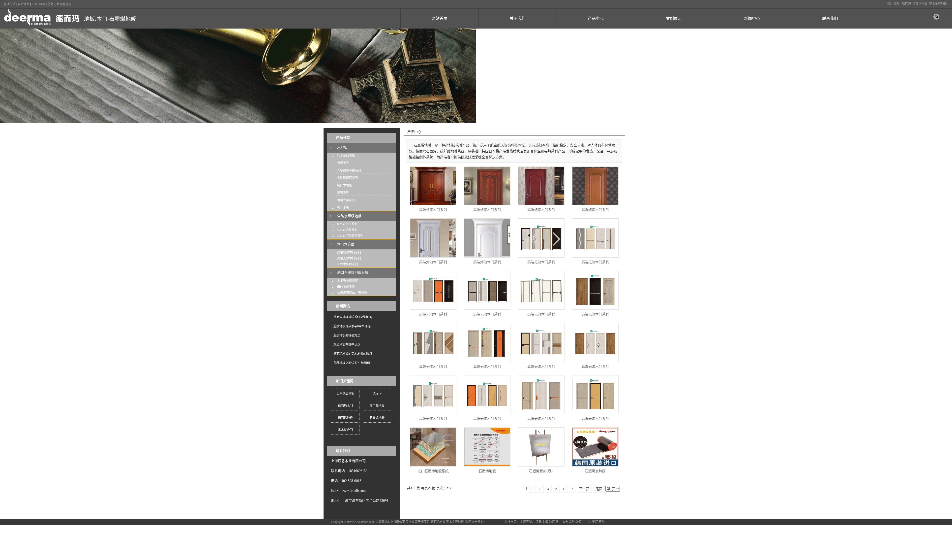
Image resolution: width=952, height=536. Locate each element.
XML (42, 4)
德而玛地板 (920, 3)
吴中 (559, 522)
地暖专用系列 (346, 200)
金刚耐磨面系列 (347, 178)
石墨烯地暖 (377, 418)
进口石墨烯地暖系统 (352, 272)
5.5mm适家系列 (347, 230)
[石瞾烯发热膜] (595, 446)
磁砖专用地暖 (346, 286)
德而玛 (906, 3)
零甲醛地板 (377, 405)
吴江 (595, 522)
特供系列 (343, 163)
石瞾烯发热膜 (595, 471)
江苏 (538, 522)
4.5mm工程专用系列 (350, 236)
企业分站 (10, 4)
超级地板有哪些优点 (346, 344)
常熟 (572, 522)
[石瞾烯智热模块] (541, 446)
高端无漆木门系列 (349, 258)
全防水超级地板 (349, 216)
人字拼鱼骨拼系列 (349, 170)
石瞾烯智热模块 (541, 471)
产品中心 (596, 18)
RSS (34, 4)
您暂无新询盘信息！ (61, 4)
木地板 (342, 147)
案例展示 (674, 18)
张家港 (580, 522)
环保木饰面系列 (347, 264)
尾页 (598, 488)
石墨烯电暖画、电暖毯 (352, 292)
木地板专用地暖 (347, 280)
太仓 (565, 522)
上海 (545, 522)
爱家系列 (343, 193)
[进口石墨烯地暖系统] (433, 446)
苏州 (602, 522)
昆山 (588, 522)
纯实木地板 (344, 185)
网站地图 (24, 4)
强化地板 (343, 207)
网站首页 (439, 18)
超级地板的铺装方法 (346, 335)
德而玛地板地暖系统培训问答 (352, 317)
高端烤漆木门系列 (349, 252)
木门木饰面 (346, 244)
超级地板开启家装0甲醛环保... (353, 326)
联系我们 (830, 18)
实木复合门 (345, 430)
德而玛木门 (345, 405)
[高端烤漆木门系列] (433, 185)
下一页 (584, 488)
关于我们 (518, 18)
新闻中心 (752, 18)
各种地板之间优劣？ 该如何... (352, 363)
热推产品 (510, 522)
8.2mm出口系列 (347, 224)
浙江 (552, 522)
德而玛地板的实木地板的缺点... (353, 354)
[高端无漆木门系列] (541, 237)
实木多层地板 (938, 3)
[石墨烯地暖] (487, 446)
